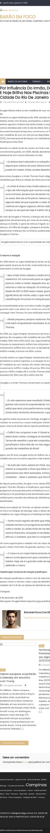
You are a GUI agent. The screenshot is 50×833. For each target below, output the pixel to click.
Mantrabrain (36, 830)
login (25, 762)
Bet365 (44, 780)
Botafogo (3, 786)
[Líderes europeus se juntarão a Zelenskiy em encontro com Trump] (18, 655)
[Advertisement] (25, 49)
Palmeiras (14, 794)
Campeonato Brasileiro (16, 786)
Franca (30, 790)
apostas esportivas (7, 780)
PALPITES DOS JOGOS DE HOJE (30, 816)
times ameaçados (15, 797)
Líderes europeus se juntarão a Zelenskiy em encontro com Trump (18, 677)
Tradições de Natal (30, 797)
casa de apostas (6, 790)
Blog (3, 670)
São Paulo (3, 797)
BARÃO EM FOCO (18, 17)
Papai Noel (23, 794)
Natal (8, 794)
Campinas (36, 785)
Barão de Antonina (17, 81)
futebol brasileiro (40, 790)
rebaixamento (41, 794)
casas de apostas (20, 790)
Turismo (36, 81)
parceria (31, 794)
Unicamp (41, 797)
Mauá (2, 794)
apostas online (20, 780)
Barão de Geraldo (33, 780)
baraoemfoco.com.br (37, 102)
